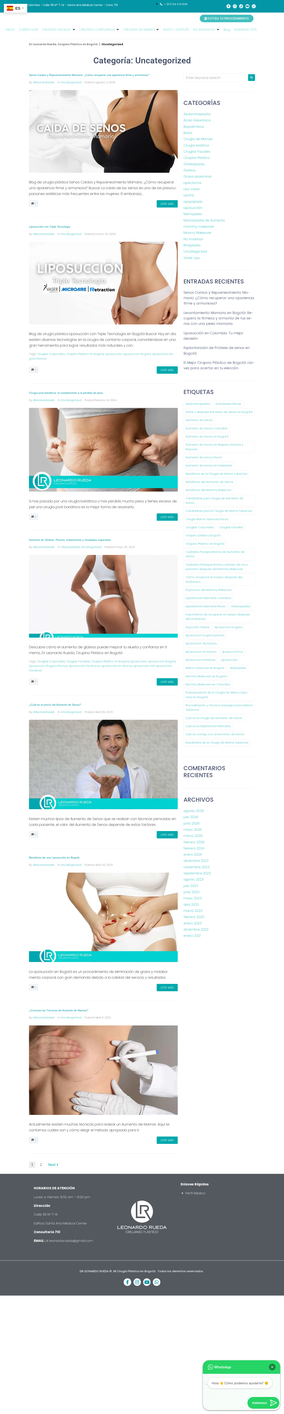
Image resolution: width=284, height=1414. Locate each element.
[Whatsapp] (254, 6)
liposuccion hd (143, 666)
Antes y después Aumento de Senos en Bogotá (219, 412)
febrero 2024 (194, 848)
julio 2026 (191, 817)
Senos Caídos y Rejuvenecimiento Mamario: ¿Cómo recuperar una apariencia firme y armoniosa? (89, 75)
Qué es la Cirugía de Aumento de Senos (214, 718)
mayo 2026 (193, 829)
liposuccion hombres (200, 660)
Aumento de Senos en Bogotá (207, 436)
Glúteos (190, 170)
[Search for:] (215, 77)
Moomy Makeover (198, 232)
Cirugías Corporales (51, 354)
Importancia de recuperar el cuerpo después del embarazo (218, 617)
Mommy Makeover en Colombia (208, 684)
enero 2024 (193, 854)
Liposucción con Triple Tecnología (49, 226)
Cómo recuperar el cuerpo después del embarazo (214, 579)
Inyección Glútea (197, 627)
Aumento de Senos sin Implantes (209, 465)
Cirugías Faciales (78, 661)
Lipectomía (192, 182)
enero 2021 (192, 935)
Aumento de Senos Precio (204, 457)
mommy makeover (199, 226)
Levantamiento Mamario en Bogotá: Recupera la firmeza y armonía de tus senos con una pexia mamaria (218, 318)
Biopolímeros (194, 126)
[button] (58, 29)
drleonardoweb (44, 82)
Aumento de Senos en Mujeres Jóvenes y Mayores (214, 447)
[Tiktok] (241, 6)
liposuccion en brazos (116, 666)
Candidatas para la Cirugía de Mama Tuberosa (219, 511)
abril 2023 (191, 904)
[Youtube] (247, 6)
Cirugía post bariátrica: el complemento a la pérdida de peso (66, 392)
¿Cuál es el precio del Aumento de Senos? (55, 704)
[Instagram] (235, 6)
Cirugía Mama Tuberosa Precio (207, 519)
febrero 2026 (194, 842)
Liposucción (113, 354)
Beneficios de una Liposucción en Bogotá (54, 857)
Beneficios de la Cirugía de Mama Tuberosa (216, 474)
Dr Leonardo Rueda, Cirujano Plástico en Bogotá (63, 44)
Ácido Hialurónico (197, 120)
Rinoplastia (192, 245)
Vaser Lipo (192, 257)
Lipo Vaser (192, 189)
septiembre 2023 (197, 873)
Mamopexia (193, 214)
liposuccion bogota (137, 354)
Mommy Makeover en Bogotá (206, 676)
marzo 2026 (193, 835)
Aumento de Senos (199, 420)
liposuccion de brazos (84, 666)
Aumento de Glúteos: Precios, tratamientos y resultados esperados (70, 539)
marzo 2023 (193, 910)
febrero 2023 (194, 917)
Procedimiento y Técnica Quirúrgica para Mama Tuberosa (219, 707)
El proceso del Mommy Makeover (209, 590)
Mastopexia (238, 668)
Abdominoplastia (197, 114)
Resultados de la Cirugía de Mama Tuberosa (217, 742)
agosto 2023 (194, 879)
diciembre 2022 (196, 929)
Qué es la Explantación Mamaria (208, 726)
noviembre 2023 (196, 867)
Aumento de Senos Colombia (206, 428)
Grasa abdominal (197, 176)
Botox (188, 132)
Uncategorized (71, 82)
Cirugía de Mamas (198, 139)
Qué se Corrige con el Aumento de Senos (215, 734)
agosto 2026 (194, 810)
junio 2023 (191, 892)
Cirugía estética (196, 145)
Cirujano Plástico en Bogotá (85, 354)
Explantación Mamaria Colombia (208, 598)
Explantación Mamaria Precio (206, 606)
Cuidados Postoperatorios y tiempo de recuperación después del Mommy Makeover (217, 567)
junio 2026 (192, 823)
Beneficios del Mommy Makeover (208, 490)
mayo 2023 (193, 898)
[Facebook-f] (228, 6)
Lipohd (189, 195)
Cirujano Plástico (197, 157)
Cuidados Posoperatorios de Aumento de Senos (215, 554)
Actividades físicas (228, 404)
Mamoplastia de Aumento (204, 220)
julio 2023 (191, 885)
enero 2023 (193, 923)
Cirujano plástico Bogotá (203, 535)
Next (52, 1164)
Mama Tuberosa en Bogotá (205, 668)
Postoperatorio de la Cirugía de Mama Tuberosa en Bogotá (217, 695)
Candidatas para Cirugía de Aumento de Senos (214, 500)
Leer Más (167, 204)
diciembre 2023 (196, 860)
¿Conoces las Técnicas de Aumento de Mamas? (58, 1010)
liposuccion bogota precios (48, 666)
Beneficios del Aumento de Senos (209, 482)
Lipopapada (193, 201)
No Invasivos (193, 239)
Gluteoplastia (70, 547)
